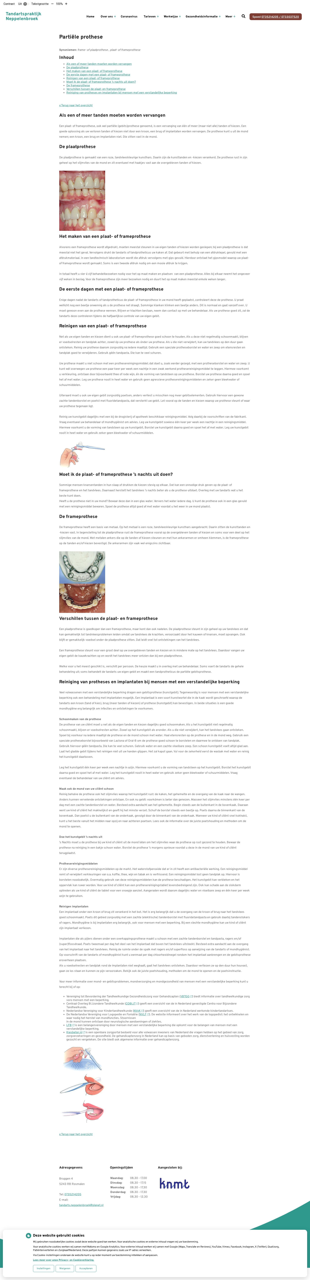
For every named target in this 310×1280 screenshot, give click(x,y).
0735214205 (72, 1194)
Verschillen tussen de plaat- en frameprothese (96, 89)
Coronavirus (129, 16)
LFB (69, 1025)
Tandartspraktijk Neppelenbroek (23, 16)
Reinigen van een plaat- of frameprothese (93, 78)
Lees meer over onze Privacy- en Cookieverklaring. (63, 1260)
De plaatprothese (77, 67)
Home (90, 16)
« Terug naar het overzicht (76, 105)
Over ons (107, 16)
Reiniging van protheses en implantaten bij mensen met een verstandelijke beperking (121, 93)
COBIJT (131, 1004)
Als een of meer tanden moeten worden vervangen (99, 64)
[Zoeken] (243, 16)
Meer (229, 16)
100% (59, 4)
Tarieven (150, 16)
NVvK (137, 1011)
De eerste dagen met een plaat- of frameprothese (98, 75)
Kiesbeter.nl (74, 1032)
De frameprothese (78, 85)
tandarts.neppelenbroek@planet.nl (81, 1205)
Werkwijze (171, 16)
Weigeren (64, 1268)
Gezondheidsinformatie (202, 16)
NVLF (142, 1014)
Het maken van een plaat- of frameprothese (94, 71)
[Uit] (26, 4)
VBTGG (184, 996)
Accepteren (86, 1268)
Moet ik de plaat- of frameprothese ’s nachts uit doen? (101, 82)
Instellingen (43, 1268)
